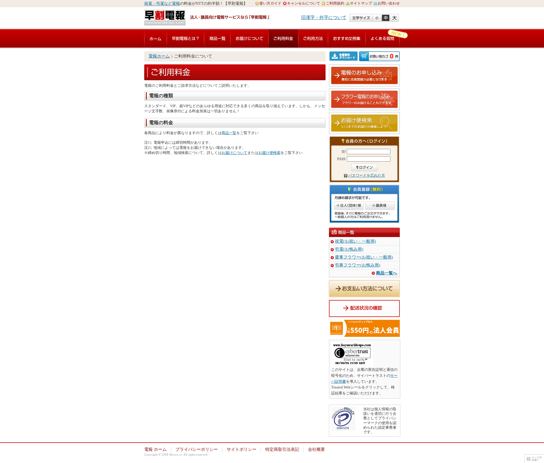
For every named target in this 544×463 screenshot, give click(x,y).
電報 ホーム (155, 449)
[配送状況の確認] (364, 314)
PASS (341, 159)
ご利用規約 (335, 3)
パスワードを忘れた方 (366, 175)
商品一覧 (217, 38)
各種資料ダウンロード (344, 56)
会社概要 (316, 449)
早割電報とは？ (185, 38)
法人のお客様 (349, 205)
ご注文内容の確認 (379, 56)
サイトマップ (361, 3)
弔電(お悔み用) (349, 249)
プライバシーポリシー (196, 449)
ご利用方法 (313, 38)
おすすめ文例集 (347, 38)
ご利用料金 (283, 38)
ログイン (364, 167)
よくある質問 (382, 38)
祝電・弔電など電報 (162, 3)
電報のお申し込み (364, 76)
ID (343, 151)
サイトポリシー (241, 449)
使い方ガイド (270, 3)
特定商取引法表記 (282, 449)
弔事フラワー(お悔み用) (357, 265)
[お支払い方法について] (364, 294)
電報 (155, 38)
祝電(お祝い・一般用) (355, 241)
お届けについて (249, 38)
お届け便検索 (269, 153)
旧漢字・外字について (324, 17)
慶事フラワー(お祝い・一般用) (364, 257)
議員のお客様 (380, 205)
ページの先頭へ (534, 458)
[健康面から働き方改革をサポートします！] (364, 333)
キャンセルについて (303, 3)
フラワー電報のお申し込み (364, 99)
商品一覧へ (386, 273)
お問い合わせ (389, 3)
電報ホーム (159, 56)
